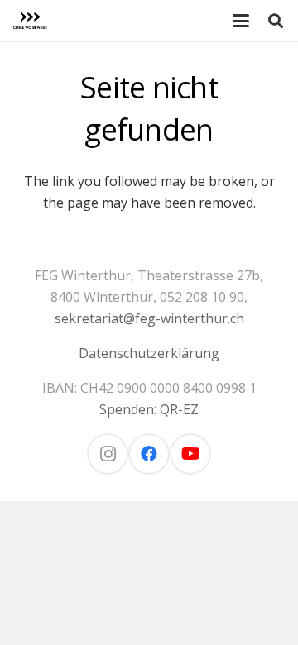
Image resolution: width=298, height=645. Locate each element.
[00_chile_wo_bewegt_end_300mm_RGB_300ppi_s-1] (30, 20)
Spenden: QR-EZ (149, 409)
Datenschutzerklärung (149, 353)
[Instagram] (107, 454)
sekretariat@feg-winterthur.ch (149, 318)
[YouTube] (190, 454)
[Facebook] (149, 454)
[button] (241, 20)
